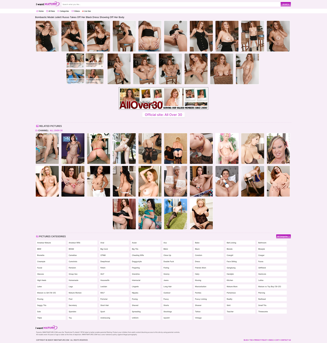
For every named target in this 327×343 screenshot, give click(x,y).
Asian (134, 243)
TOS (251, 340)
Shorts (166, 305)
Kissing (198, 280)
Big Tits (135, 249)
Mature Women (75, 293)
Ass (165, 243)
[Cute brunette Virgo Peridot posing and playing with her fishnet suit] (72, 148)
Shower (198, 305)
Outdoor (167, 293)
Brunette (40, 255)
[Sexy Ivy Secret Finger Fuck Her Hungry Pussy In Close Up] (278, 181)
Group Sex (73, 274)
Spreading (136, 311)
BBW (39, 249)
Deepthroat (105, 261)
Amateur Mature (44, 243)
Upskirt (167, 318)
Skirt (229, 305)
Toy (70, 318)
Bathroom (262, 243)
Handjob (230, 274)
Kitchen (230, 280)
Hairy (197, 274)
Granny (167, 274)
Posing (135, 299)
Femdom (72, 268)
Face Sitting (232, 261)
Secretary (73, 305)
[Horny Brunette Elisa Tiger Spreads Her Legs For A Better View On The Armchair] (124, 214)
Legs (71, 286)
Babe (197, 243)
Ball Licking (231, 243)
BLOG (246, 340)
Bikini (166, 249)
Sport (102, 311)
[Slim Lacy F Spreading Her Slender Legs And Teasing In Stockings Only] (252, 181)
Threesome (263, 311)
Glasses (40, 274)
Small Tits (262, 305)
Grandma (136, 274)
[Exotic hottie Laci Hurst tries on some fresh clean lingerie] (47, 148)
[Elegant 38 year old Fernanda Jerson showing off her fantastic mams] (201, 148)
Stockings (168, 311)
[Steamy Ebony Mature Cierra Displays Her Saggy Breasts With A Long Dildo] (124, 181)
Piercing (261, 293)
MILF (102, 293)
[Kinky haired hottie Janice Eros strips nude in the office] (72, 181)
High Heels (41, 280)
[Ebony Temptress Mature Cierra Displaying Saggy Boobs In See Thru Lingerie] (98, 181)
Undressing (105, 318)
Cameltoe (73, 255)
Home (41, 11)
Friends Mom (200, 268)
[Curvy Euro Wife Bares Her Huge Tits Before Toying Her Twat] (252, 148)
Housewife (104, 280)
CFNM (103, 255)
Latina (260, 280)
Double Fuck (169, 261)
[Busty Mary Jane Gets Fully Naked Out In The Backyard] (278, 148)
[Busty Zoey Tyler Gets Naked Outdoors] (124, 148)
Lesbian (103, 286)
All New (51, 11)
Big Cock (104, 249)
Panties (198, 293)
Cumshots (73, 261)
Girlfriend (262, 268)
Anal (102, 243)
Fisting (166, 268)
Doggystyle (137, 261)
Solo (39, 311)
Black (197, 249)
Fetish (102, 268)
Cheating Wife (138, 255)
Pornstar (104, 299)
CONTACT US (286, 340)
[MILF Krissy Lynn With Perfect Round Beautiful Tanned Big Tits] (149, 181)
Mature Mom (232, 286)
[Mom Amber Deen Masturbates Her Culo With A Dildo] (201, 214)
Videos (77, 11)
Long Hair (168, 286)
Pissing (40, 299)
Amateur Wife (74, 243)
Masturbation (200, 286)
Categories (64, 11)
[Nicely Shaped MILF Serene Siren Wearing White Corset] (47, 181)
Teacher (230, 311)
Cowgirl (230, 255)
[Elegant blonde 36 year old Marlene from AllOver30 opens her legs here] (226, 148)
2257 (277, 340)
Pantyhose (231, 293)
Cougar (261, 255)
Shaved (135, 305)
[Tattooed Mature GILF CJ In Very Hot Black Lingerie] (175, 214)
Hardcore (262, 274)
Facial (39, 268)
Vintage (198, 318)
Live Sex (87, 11)
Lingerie (135, 286)
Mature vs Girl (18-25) (46, 293)
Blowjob (261, 249)
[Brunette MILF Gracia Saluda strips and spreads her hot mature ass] (149, 148)
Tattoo (197, 311)
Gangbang (231, 268)
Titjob (39, 318)
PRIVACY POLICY (260, 340)
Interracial (136, 280)
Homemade (73, 280)
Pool (70, 299)
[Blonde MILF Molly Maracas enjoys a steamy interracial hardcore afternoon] (175, 148)
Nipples (135, 293)
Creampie (41, 261)
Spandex (72, 311)
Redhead (262, 299)
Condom (198, 255)
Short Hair (104, 305)
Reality (229, 299)
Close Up (167, 255)
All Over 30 (56, 130)
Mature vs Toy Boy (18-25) (269, 286)
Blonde (229, 249)
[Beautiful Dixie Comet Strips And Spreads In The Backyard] (149, 214)
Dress (197, 261)
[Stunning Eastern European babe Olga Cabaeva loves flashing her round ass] (201, 181)
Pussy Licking (201, 299)
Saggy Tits (41, 305)
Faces (260, 261)
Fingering (136, 268)
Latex (39, 286)
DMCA (271, 340)
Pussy (166, 299)
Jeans (166, 280)
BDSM (71, 249)
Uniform (135, 318)
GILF (102, 274)
